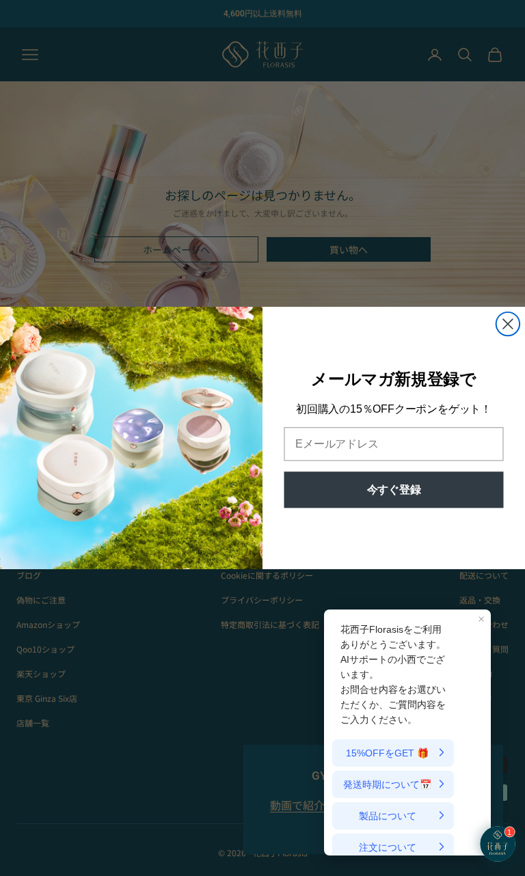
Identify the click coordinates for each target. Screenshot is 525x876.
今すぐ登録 (394, 489)
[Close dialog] (508, 324)
